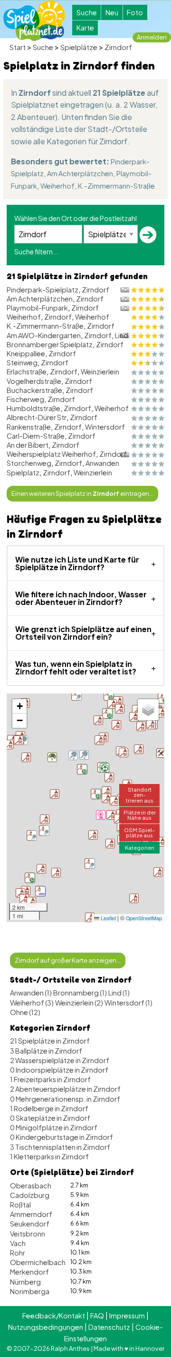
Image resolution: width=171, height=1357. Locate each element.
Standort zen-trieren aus (139, 794)
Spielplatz (23, 472)
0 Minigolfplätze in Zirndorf (53, 1127)
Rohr (17, 1252)
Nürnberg (25, 1281)
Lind (121, 335)
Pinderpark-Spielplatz (42, 289)
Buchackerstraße (34, 390)
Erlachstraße (27, 371)
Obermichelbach (38, 1262)
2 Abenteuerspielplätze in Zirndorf (65, 1089)
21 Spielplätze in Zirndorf (50, 1040)
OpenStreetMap (144, 918)
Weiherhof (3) (32, 1002)
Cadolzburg (29, 1195)
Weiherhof (57, 185)
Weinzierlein (100, 371)
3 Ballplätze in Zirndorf (46, 1050)
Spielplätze (78, 47)
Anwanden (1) (31, 992)
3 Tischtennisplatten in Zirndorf (60, 1147)
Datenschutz (109, 1327)
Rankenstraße (29, 426)
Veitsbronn (27, 1233)
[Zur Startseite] (34, 20)
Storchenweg (29, 463)
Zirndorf (118, 47)
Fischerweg (25, 399)
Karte (85, 27)
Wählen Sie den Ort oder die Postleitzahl (75, 218)
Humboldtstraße (33, 408)
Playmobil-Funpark (37, 307)
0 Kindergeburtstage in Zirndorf (61, 1137)
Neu (111, 12)
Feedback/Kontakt (53, 1315)
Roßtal (20, 1204)
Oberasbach (30, 1185)
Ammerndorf (31, 1214)
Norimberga (29, 1291)
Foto (135, 12)
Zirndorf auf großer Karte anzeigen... (68, 960)
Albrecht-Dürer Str (36, 417)
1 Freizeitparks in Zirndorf (50, 1079)
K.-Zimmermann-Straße (116, 185)
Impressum (127, 1315)
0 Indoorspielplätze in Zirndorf (59, 1069)
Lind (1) (119, 992)
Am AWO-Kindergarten (44, 335)
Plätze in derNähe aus (140, 815)
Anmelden (152, 37)
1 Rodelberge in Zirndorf (49, 1108)
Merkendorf (29, 1271)
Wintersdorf (105, 426)
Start (18, 47)
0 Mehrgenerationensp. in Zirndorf (65, 1099)
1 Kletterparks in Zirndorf (49, 1156)
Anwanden (102, 463)
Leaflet (107, 918)
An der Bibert (27, 445)
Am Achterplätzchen (80, 173)
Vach (18, 1243)
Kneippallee (26, 353)
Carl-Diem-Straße (36, 436)
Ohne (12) (25, 1012)
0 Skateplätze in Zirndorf (50, 1118)
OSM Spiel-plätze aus (139, 832)
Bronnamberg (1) (80, 992)
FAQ (97, 1315)
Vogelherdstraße (34, 381)
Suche (86, 12)
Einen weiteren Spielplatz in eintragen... (82, 493)
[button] (100, 815)
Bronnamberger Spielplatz (50, 344)
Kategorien (139, 847)
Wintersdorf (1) (128, 1002)
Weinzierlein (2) (79, 1002)
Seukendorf (29, 1223)
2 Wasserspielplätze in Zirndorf (59, 1060)
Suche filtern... (36, 251)
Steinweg (22, 362)
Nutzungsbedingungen (45, 1327)
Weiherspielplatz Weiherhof (51, 454)
